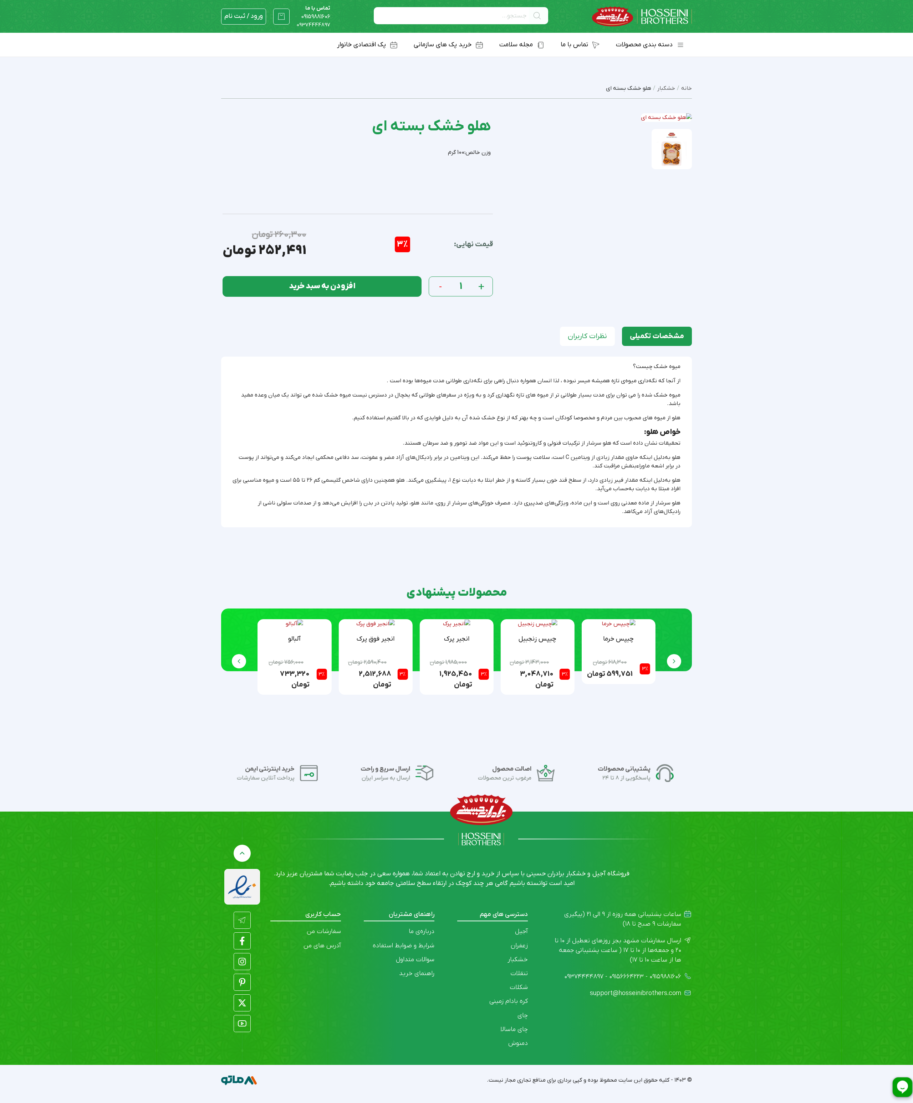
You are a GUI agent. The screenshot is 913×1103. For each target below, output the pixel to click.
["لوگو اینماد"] (242, 887)
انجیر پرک (456, 639)
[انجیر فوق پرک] (375, 623)
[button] (239, 661)
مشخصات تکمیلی (657, 336)
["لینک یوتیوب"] (242, 1023)
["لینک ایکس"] (242, 1002)
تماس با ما (315, 12)
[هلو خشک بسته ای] (672, 148)
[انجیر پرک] (456, 623)
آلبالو (294, 639)
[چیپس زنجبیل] (537, 623)
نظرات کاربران (587, 336)
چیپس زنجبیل (537, 639)
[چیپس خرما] (618, 623)
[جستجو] (538, 15)
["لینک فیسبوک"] (242, 940)
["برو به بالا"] (242, 853)
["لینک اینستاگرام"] (242, 961)
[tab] (657, 336)
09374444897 (313, 25)
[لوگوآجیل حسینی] (642, 16)
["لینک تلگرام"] (242, 920)
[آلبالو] (294, 623)
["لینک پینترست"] (242, 982)
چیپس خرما (618, 639)
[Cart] (281, 16)
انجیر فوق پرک (375, 639)
